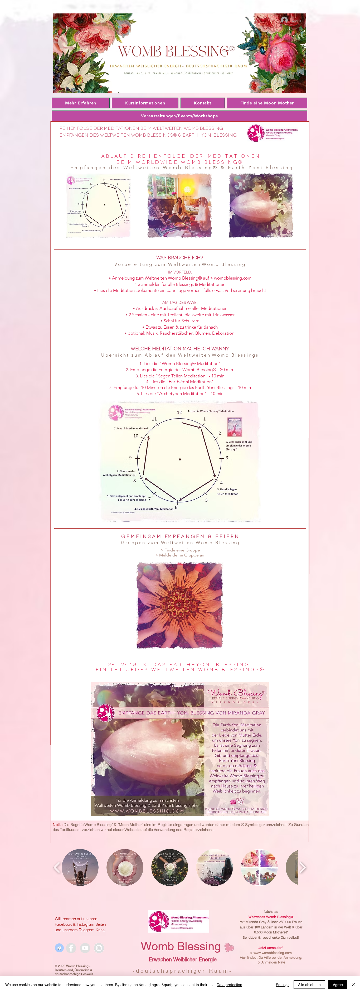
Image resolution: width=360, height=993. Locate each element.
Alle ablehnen (309, 984)
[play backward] (57, 867)
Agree (338, 984)
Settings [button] (282, 984)
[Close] (354, 984)
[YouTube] (85, 948)
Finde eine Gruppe (182, 550)
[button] (80, 867)
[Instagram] (99, 948)
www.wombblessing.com (273, 953)
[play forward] (303, 867)
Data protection (229, 984)
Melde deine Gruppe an (181, 555)
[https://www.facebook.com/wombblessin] (71, 948)
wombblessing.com (232, 278)
